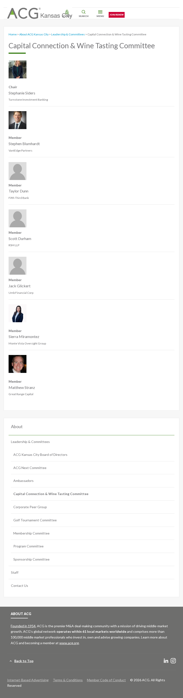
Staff (14, 572)
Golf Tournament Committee (35, 520)
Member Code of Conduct (106, 680)
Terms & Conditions (68, 680)
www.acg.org (69, 643)
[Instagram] (173, 661)
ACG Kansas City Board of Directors (40, 455)
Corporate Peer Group (30, 507)
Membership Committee (31, 533)
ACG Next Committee (29, 468)
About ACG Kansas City (34, 34)
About (17, 426)
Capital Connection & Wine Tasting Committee (50, 494)
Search (83, 16)
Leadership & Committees (68, 34)
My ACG (67, 16)
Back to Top (23, 661)
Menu (100, 16)
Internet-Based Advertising (28, 680)
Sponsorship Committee (31, 559)
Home (13, 34)
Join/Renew (117, 14)
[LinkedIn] (166, 661)
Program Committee (28, 546)
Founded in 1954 (23, 626)
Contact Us (19, 585)
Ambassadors (23, 481)
